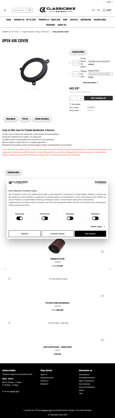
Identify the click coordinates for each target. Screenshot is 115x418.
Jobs (80, 393)
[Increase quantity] (81, 98)
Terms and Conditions (87, 387)
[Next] (110, 269)
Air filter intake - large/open (57, 347)
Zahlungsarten (84, 374)
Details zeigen (96, 227)
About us (44, 374)
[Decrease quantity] (71, 98)
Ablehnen (24, 234)
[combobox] (19, 10)
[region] (33, 75)
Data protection (84, 384)
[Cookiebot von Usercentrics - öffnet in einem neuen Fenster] (96, 182)
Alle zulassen (90, 234)
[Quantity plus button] (78, 62)
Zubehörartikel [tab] (78, 52)
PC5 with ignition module (58, 303)
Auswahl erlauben (57, 234)
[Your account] (98, 10)
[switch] (45, 218)
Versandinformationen (87, 378)
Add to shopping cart (98, 98)
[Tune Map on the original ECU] (84, 62)
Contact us (44, 381)
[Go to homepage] (57, 9)
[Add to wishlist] (102, 252)
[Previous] (5, 269)
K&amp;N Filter (93, 71)
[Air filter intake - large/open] (57, 333)
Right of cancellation (86, 381)
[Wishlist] (93, 10)
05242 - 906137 (8, 379)
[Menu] (5, 10)
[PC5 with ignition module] (57, 289)
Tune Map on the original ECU (99, 61)
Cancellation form (47, 378)
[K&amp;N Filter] (84, 74)
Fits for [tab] (25, 119)
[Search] (29, 10)
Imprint (81, 390)
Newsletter (44, 384)
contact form (14, 391)
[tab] (11, 119)
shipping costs (47, 410)
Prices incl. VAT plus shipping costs (80, 92)
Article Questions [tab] (42, 119)
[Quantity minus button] (74, 62)
